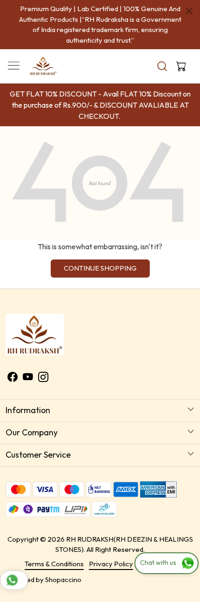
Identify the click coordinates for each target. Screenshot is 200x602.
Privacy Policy (111, 563)
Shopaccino (63, 579)
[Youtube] (28, 378)
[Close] (189, 11)
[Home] (60, 72)
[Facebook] (13, 378)
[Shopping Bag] (179, 65)
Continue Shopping (100, 268)
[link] (162, 66)
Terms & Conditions (54, 563)
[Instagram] (43, 378)
